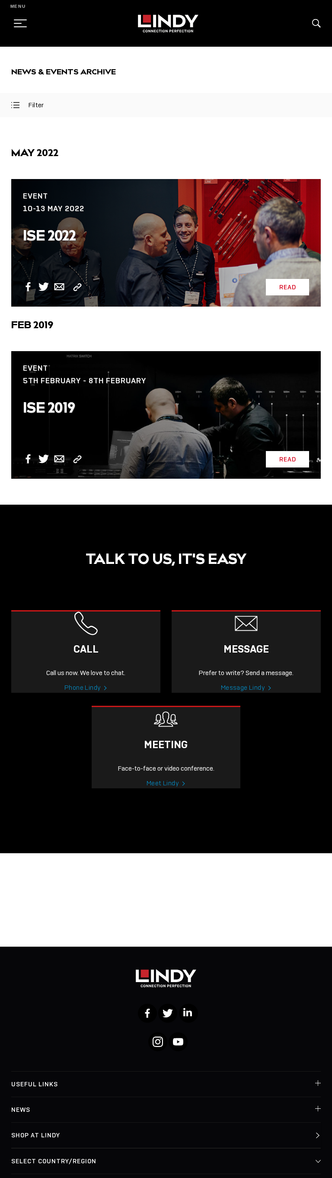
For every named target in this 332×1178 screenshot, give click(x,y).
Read (287, 287)
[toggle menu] (17, 23)
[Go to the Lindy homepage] (168, 23)
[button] (316, 23)
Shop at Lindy (35, 1135)
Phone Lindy (82, 687)
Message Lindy (243, 687)
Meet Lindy (163, 783)
